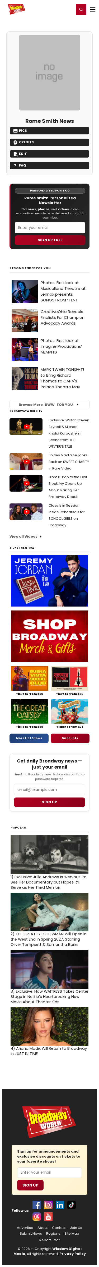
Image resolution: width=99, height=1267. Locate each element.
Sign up (49, 802)
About (42, 1227)
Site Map (71, 1233)
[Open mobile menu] (92, 9)
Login (68, 9)
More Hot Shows (29, 738)
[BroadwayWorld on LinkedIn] (60, 1205)
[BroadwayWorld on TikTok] (71, 1205)
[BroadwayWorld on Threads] (36, 1216)
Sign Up (30, 1185)
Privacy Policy (72, 1253)
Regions (53, 1233)
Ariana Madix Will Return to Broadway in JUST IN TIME (49, 1051)
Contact (59, 1227)
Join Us (76, 1227)
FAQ (22, 165)
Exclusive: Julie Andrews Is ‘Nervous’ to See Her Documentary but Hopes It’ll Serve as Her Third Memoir (49, 882)
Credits (26, 142)
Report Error (49, 1240)
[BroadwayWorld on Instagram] (48, 1205)
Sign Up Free (50, 240)
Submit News (31, 1233)
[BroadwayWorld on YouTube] (48, 1216)
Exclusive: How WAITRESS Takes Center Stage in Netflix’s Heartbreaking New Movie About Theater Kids (49, 996)
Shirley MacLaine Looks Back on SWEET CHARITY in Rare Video (69, 462)
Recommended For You (30, 268)
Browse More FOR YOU (46, 404)
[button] (81, 9)
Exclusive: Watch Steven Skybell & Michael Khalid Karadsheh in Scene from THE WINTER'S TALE (69, 433)
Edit (23, 154)
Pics (23, 130)
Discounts (70, 738)
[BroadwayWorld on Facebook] (36, 1205)
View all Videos (23, 536)
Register (52, 9)
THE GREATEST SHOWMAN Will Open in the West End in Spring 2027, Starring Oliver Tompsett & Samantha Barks (49, 939)
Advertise (25, 1227)
